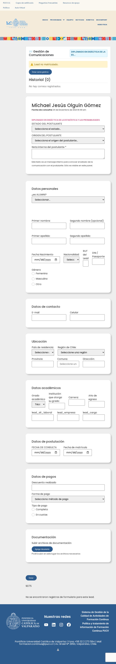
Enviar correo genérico (40, 71)
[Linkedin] (53, 624)
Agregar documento (42, 549)
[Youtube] (46, 624)
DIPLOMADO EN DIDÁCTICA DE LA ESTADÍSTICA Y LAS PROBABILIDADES (66, 120)
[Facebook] (69, 624)
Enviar (31, 577)
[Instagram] (61, 624)
